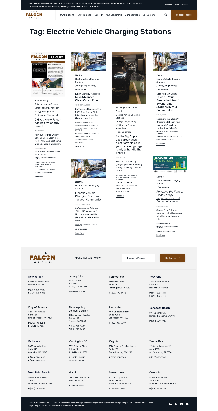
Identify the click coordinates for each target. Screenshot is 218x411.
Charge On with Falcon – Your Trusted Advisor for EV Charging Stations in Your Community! (169, 102)
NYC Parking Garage (124, 189)
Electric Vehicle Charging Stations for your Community (88, 196)
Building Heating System (46, 104)
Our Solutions (67, 15)
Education (168, 5)
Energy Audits (49, 111)
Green (77, 136)
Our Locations (132, 15)
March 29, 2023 (162, 206)
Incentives (51, 169)
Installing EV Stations (84, 139)
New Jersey (79, 143)
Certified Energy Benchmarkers (47, 151)
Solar (172, 231)
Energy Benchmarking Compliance (43, 165)
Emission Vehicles (83, 133)
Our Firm (99, 15)
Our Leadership (114, 15)
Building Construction (126, 107)
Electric (78, 75)
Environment (81, 89)
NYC (136, 185)
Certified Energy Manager (47, 108)
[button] (184, 15)
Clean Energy (40, 155)
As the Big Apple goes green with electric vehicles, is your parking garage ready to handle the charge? (129, 145)
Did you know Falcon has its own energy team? (48, 123)
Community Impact (163, 224)
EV (99, 133)
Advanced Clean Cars (84, 123)
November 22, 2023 (82, 105)
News (177, 5)
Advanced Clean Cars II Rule (86, 126)
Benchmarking (41, 100)
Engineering (40, 115)
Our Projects (84, 15)
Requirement (48, 172)
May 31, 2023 (161, 115)
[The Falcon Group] (39, 15)
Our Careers (149, 15)
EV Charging (41, 169)
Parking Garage (124, 132)
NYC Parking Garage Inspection (125, 127)
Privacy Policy (140, 403)
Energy (38, 111)
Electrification (42, 162)
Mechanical (52, 115)
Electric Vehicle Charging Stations (45, 158)
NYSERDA (38, 172)
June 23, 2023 (121, 157)
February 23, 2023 (82, 204)
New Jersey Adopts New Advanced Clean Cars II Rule (87, 97)
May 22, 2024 (39, 131)
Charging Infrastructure (126, 175)
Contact (185, 5)
